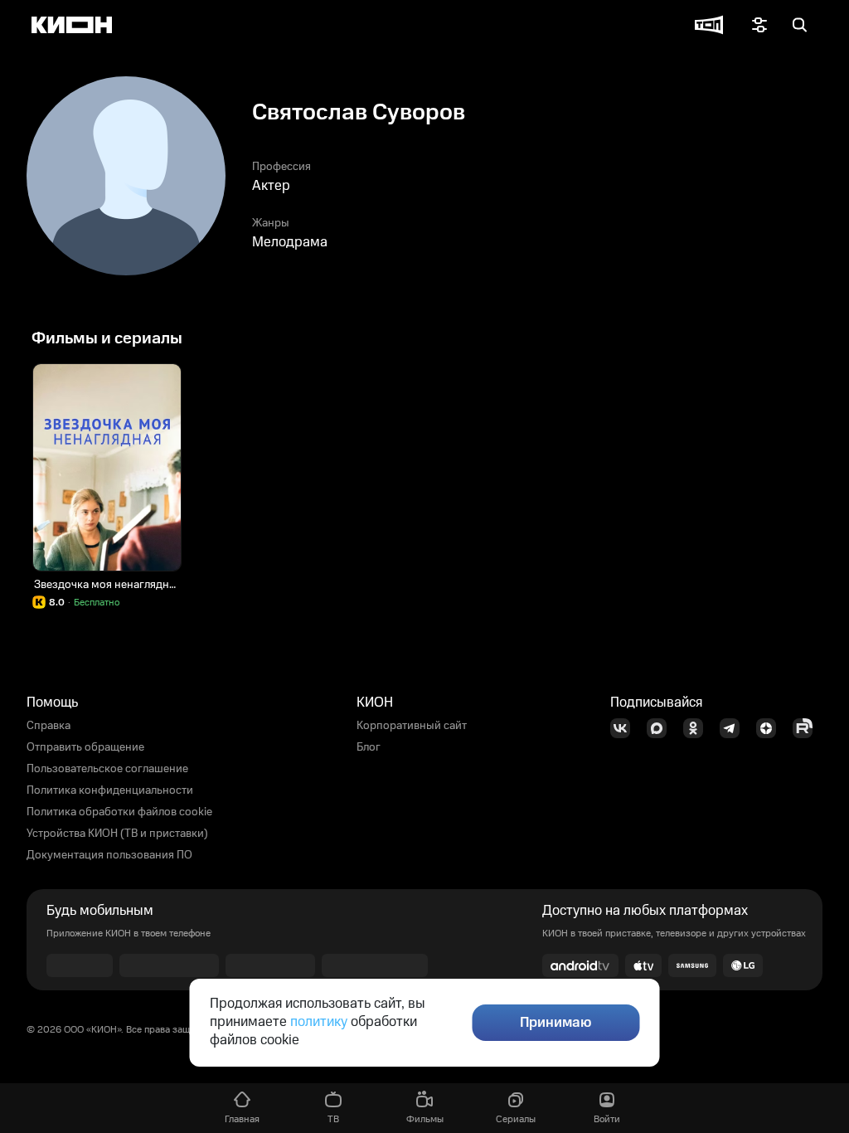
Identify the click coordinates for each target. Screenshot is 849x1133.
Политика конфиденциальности (110, 790)
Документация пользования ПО (109, 855)
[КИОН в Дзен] (771, 728)
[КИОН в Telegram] (735, 728)
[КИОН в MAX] (662, 728)
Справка (48, 725)
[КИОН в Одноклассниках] (698, 728)
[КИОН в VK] (625, 728)
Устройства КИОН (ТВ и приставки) (117, 833)
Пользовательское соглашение (107, 768)
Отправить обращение (85, 747)
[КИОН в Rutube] (807, 728)
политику (318, 1022)
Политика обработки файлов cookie (119, 812)
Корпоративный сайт (412, 725)
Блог (369, 747)
